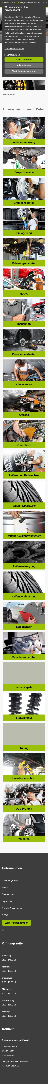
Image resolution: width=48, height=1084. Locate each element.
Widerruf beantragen (16, 922)
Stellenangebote (10, 880)
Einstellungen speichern (24, 71)
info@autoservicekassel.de (30, 3)
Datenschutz (8, 894)
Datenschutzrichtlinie (14, 48)
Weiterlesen (9, 95)
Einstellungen (13, 55)
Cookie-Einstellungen (12, 908)
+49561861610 (9, 3)
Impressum (7, 901)
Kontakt (5, 887)
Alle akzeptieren (24, 59)
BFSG (5, 915)
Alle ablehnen (24, 65)
